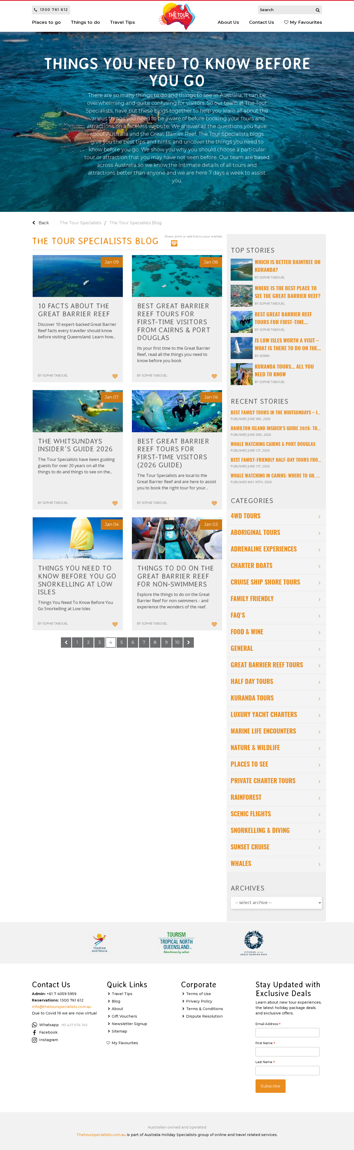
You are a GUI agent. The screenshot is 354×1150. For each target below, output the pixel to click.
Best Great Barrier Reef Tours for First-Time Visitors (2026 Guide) (173, 453)
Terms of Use (198, 993)
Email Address (268, 1024)
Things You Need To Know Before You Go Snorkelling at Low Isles (77, 580)
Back (43, 222)
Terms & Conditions (204, 1008)
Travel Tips (122, 993)
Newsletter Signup (129, 1023)
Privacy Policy (199, 1001)
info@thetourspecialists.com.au (61, 1006)
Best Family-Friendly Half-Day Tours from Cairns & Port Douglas (276, 460)
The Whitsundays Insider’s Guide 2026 (75, 445)
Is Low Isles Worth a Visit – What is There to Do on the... (288, 344)
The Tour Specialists (80, 222)
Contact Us (261, 22)
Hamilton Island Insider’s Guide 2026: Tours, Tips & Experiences (276, 429)
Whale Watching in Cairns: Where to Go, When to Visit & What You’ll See (276, 476)
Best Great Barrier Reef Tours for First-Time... (283, 318)
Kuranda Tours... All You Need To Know (284, 370)
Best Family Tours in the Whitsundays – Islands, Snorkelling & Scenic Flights (276, 413)
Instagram (48, 1039)
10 (177, 642)
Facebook (48, 1032)
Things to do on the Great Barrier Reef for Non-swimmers (175, 576)
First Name (265, 1043)
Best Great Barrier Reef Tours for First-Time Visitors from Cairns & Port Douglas (173, 322)
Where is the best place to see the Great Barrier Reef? (288, 292)
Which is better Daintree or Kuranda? (288, 266)
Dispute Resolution (204, 1016)
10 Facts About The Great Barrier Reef (74, 310)
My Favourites (305, 22)
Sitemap (119, 1031)
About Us (228, 22)
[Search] (317, 9)
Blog (116, 1001)
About (117, 1008)
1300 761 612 (54, 9)
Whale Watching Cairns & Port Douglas (273, 444)
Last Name (265, 1062)
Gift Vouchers (124, 1016)
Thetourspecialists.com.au (101, 1134)
